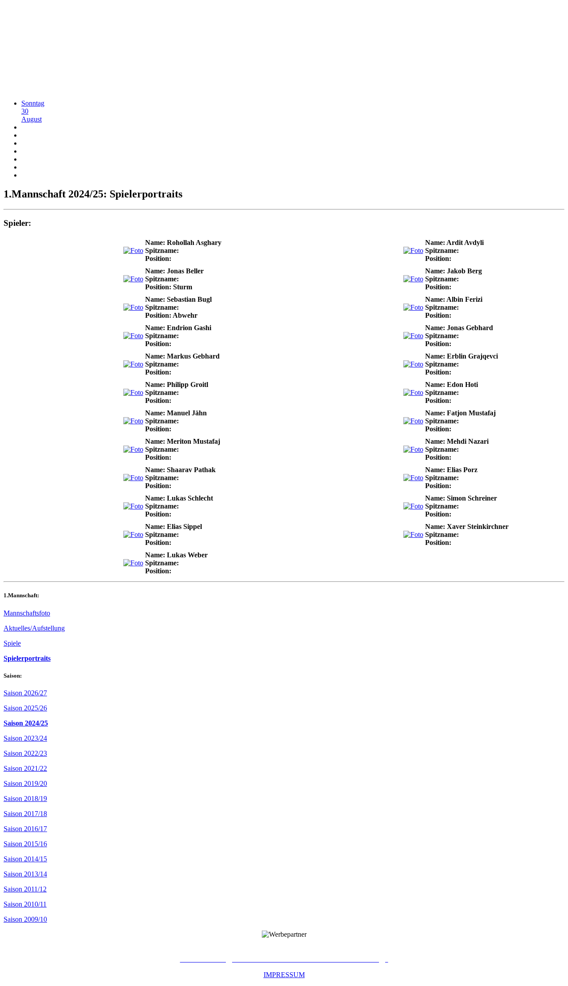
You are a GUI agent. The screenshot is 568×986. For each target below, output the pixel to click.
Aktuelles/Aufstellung (34, 628)
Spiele (12, 643)
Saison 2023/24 (25, 738)
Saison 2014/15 (25, 859)
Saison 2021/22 (25, 768)
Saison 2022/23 (25, 753)
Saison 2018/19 (25, 798)
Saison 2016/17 (25, 828)
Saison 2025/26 (25, 708)
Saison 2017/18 (25, 813)
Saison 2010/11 (25, 904)
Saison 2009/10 (25, 919)
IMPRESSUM (284, 974)
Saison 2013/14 (25, 874)
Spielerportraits (27, 658)
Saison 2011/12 (25, 889)
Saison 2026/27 (25, 693)
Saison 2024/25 (26, 723)
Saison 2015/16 (25, 844)
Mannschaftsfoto (27, 613)
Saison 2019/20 (25, 783)
